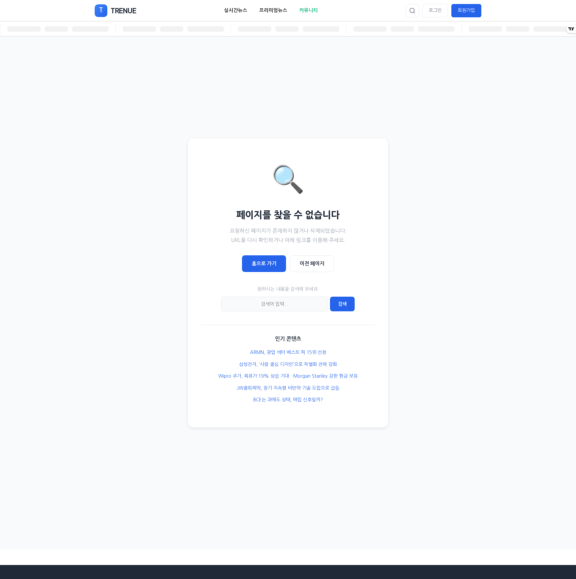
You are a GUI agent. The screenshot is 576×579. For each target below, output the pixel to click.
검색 (342, 304)
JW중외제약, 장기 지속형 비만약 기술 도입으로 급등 (288, 388)
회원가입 (466, 10)
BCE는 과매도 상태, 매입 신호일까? (288, 399)
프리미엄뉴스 (273, 10)
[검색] (412, 10)
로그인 (435, 10)
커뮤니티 (308, 10)
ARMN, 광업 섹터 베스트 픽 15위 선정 (288, 352)
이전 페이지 (312, 263)
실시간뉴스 (235, 10)
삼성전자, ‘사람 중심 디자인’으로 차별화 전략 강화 (288, 364)
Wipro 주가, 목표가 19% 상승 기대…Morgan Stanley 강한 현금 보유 (288, 376)
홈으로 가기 (264, 263)
